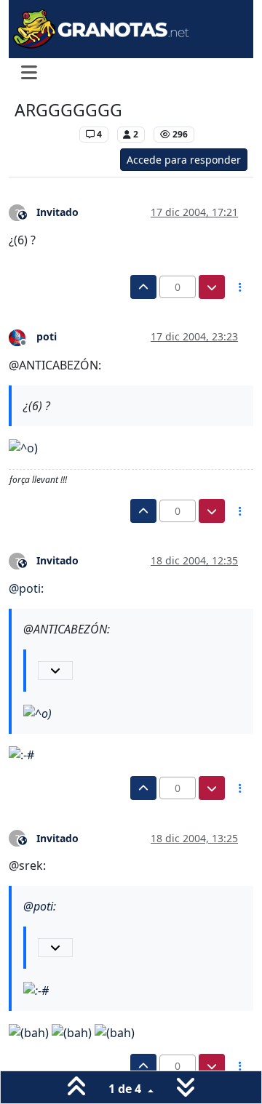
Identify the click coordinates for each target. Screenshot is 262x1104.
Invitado (57, 212)
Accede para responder (184, 160)
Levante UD (43, 134)
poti (46, 336)
